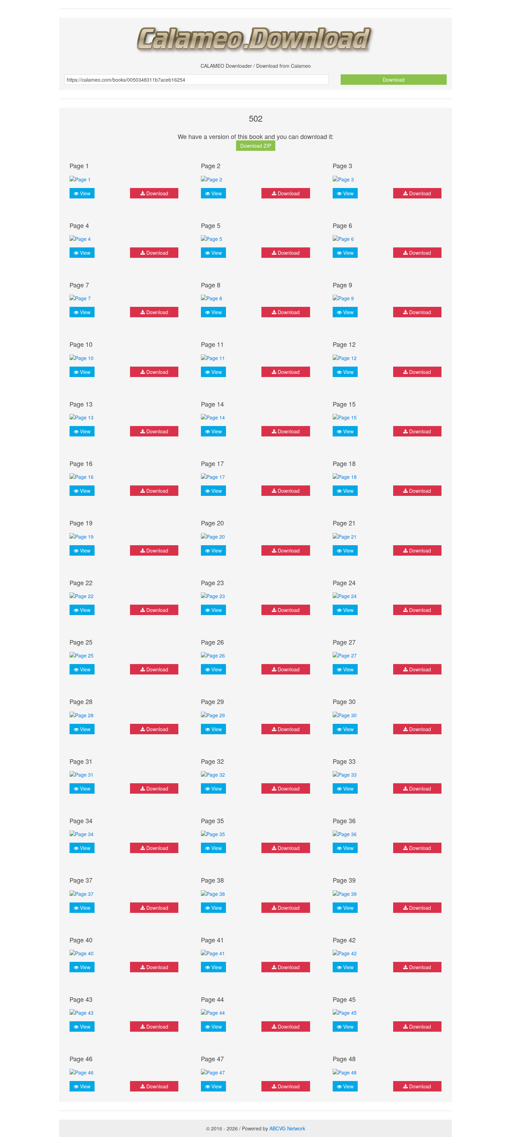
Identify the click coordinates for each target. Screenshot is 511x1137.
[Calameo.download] (255, 38)
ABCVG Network (287, 1128)
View (84, 193)
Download (394, 79)
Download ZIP (255, 145)
